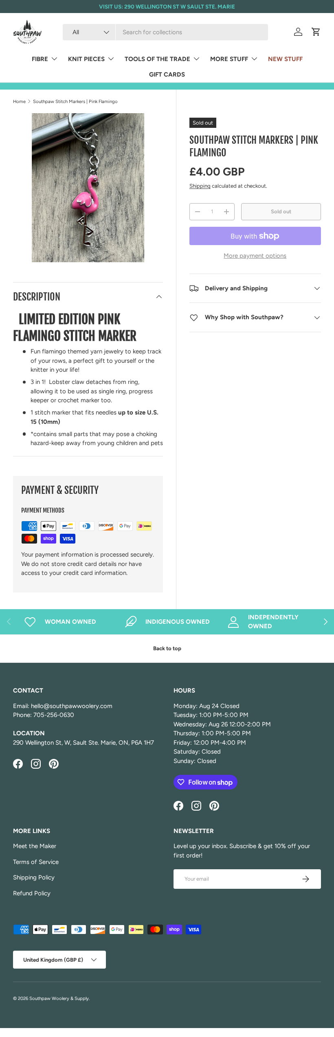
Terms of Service (36, 862)
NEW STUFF (285, 59)
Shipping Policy (34, 877)
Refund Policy (32, 893)
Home (19, 101)
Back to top (167, 648)
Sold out (281, 211)
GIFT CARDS (167, 74)
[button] (316, 32)
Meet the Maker (34, 846)
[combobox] (165, 32)
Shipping (200, 185)
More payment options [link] (255, 255)
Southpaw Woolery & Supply (59, 998)
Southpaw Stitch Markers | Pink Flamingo (75, 101)
